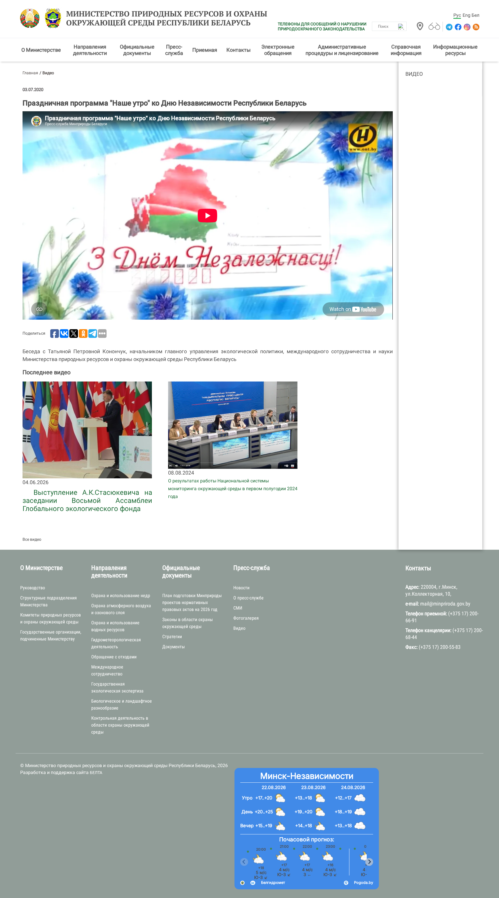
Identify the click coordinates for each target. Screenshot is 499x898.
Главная (30, 73)
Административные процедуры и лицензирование (342, 50)
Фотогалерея (246, 618)
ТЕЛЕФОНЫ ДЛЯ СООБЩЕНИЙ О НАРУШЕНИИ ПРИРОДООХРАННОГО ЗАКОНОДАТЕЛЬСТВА (322, 26)
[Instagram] (466, 27)
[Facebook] (457, 27)
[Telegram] (449, 27)
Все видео (32, 539)
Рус (457, 15)
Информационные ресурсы (455, 50)
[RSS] (475, 27)
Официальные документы (137, 50)
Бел (475, 15)
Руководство (32, 587)
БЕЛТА (96, 772)
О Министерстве (41, 50)
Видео (414, 74)
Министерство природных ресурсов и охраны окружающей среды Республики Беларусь (166, 18)
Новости (241, 587)
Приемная (204, 50)
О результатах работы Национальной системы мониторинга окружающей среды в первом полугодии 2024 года (232, 488)
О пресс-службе (248, 598)
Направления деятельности (90, 50)
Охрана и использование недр (120, 595)
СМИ (237, 608)
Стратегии (172, 636)
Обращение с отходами (114, 657)
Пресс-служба (174, 50)
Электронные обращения (278, 50)
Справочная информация (406, 50)
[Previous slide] (244, 862)
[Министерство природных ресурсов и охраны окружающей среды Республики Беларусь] (31, 18)
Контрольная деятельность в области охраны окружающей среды (120, 725)
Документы (173, 646)
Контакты (238, 50)
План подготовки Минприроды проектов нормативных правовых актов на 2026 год (192, 602)
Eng (466, 15)
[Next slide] (369, 862)
